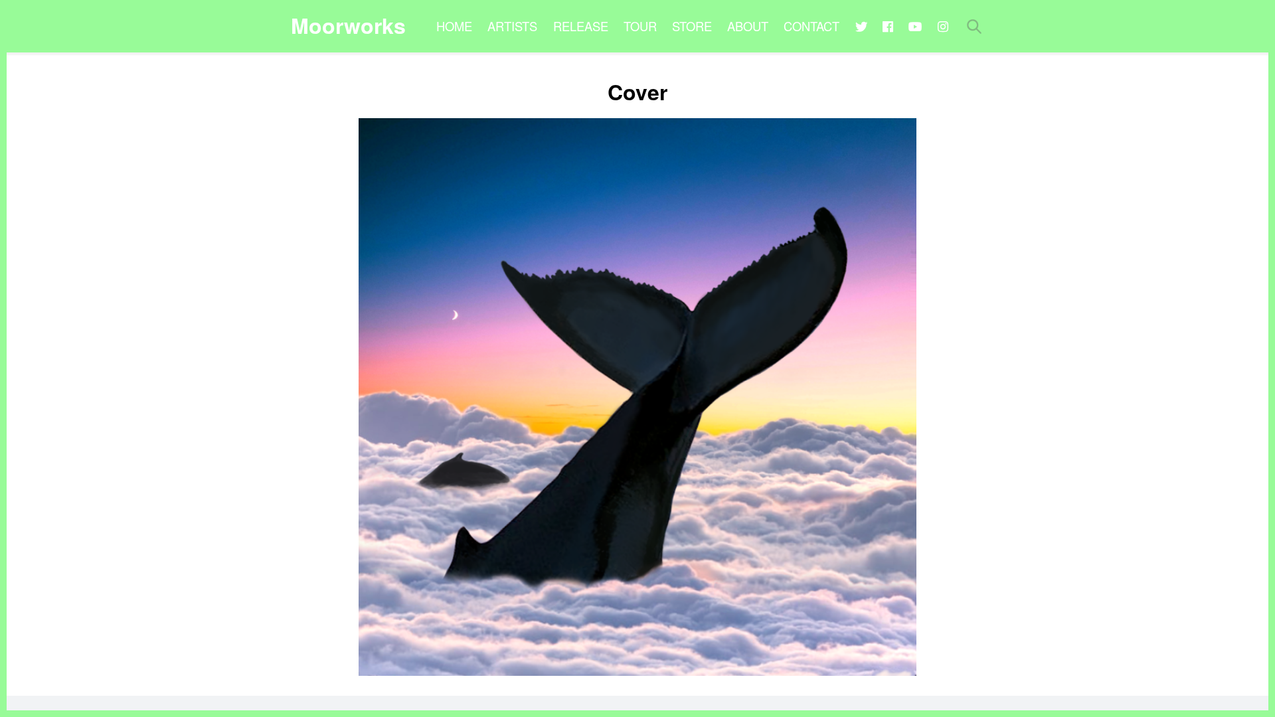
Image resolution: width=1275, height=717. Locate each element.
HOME (454, 26)
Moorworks (348, 25)
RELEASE (580, 26)
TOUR (640, 26)
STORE (692, 26)
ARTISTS (512, 26)
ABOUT (747, 26)
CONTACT (811, 26)
